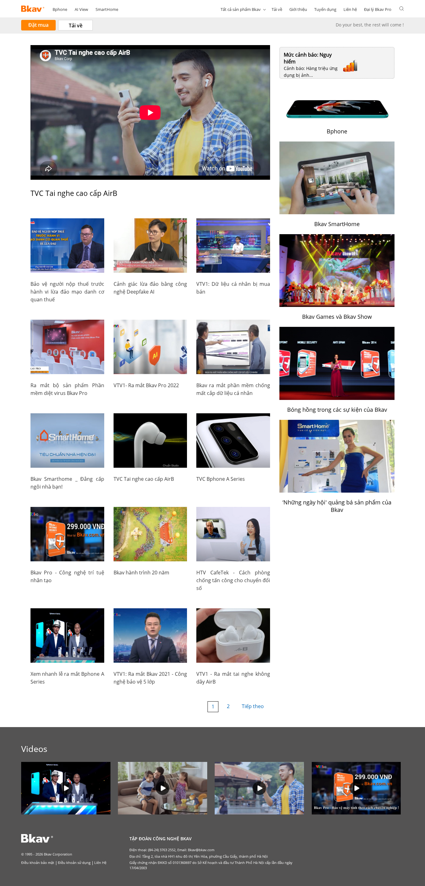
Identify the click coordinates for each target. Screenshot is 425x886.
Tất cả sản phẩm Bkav (241, 9)
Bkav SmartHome (337, 224)
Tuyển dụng (325, 9)
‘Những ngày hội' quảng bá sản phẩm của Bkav (337, 506)
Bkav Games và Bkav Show (337, 316)
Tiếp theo (253, 706)
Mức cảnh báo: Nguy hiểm (308, 58)
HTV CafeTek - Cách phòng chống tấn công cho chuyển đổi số (233, 580)
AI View (81, 9)
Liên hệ (350, 9)
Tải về (277, 9)
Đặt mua (38, 24)
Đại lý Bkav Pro (377, 9)
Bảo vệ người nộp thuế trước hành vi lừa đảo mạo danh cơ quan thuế (67, 292)
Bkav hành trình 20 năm (141, 572)
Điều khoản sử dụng (74, 862)
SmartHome (107, 9)
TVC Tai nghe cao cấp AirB (144, 478)
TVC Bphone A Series (220, 478)
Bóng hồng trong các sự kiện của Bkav (337, 409)
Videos (34, 748)
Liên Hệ (100, 862)
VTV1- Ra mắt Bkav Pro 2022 (146, 385)
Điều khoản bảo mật (37, 862)
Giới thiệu (298, 9)
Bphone (60, 9)
